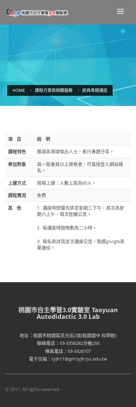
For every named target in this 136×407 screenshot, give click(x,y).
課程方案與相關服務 (54, 90)
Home (19, 90)
